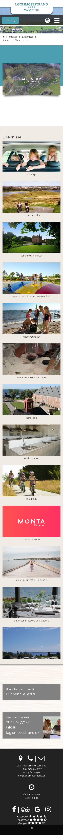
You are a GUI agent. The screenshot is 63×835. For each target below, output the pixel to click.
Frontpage (11, 36)
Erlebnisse (27, 36)
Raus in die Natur (12, 40)
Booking (10, 20)
